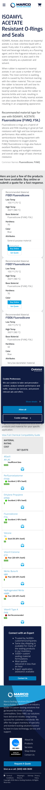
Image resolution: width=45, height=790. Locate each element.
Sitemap (30, 776)
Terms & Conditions (10, 777)
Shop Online (30, 751)
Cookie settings (21, 418)
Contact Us (29, 754)
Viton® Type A (11, 609)
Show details (31, 402)
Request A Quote (22, 763)
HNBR (6, 593)
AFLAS (7, 459)
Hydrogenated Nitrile (14, 590)
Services (28, 747)
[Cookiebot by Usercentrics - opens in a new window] (31, 370)
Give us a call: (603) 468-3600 (18, 769)
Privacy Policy (37, 777)
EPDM (7, 498)
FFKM (6, 479)
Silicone (7, 533)
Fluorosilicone (11, 514)
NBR (6, 574)
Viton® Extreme (12, 552)
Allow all (22, 409)
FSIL (6, 517)
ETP (6, 555)
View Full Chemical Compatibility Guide (21, 435)
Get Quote (14, 253)
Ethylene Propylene (13, 494)
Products (29, 743)
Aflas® (7, 456)
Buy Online (14, 249)
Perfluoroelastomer (13, 475)
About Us (29, 739)
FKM (6, 612)
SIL (5, 536)
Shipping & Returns (20, 777)
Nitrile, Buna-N (11, 571)
